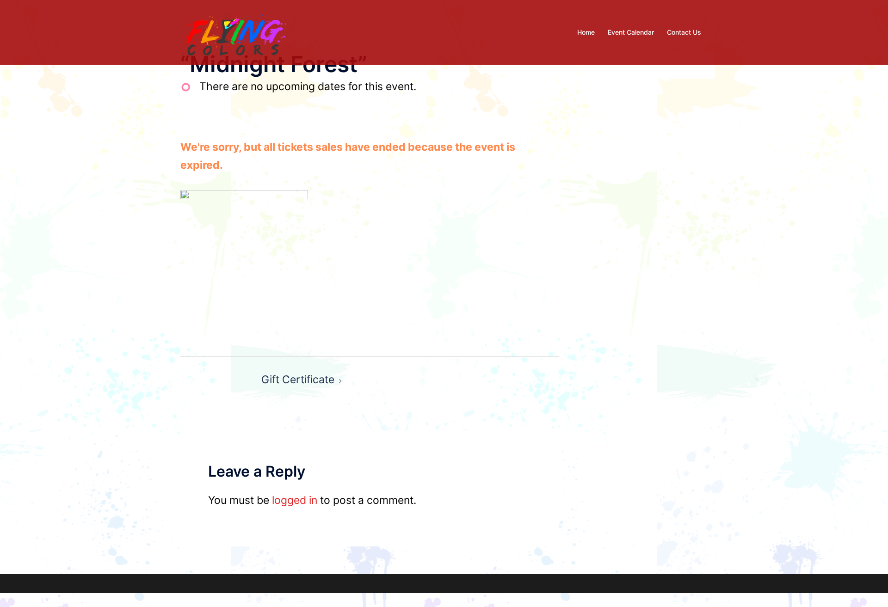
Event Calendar (631, 32)
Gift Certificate (297, 379)
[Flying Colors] (236, 31)
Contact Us (684, 32)
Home (586, 32)
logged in (294, 500)
